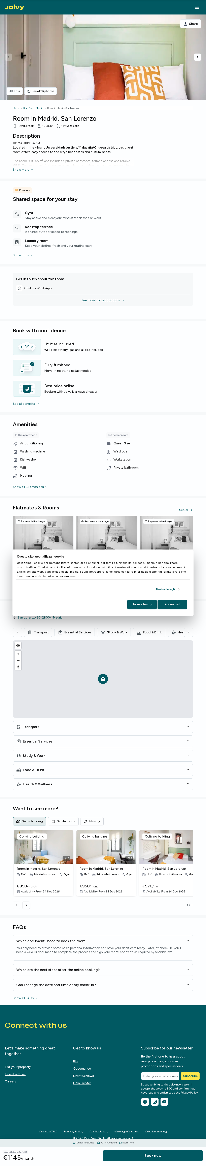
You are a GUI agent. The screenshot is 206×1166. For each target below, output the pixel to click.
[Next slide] (197, 57)
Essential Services (77, 632)
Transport (41, 632)
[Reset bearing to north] (18, 667)
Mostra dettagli (165, 589)
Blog (76, 1061)
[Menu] (197, 7)
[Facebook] (145, 1102)
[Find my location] (18, 645)
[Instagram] (155, 1102)
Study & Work (117, 632)
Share (193, 24)
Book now (153, 1155)
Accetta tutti (172, 604)
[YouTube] (164, 1102)
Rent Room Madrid (33, 108)
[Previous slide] (8, 57)
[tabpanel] (103, 869)
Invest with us (15, 1074)
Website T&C (164, 1088)
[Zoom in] (18, 654)
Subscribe (190, 1076)
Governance (82, 1068)
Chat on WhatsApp (34, 288)
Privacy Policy (189, 1092)
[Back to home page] (14, 7)
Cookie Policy (99, 1131)
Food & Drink (152, 632)
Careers (10, 1081)
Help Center (82, 1083)
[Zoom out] (18, 660)
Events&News (83, 1076)
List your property (18, 1067)
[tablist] (103, 821)
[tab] (29, 821)
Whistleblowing (156, 1131)
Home (16, 108)
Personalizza (140, 604)
